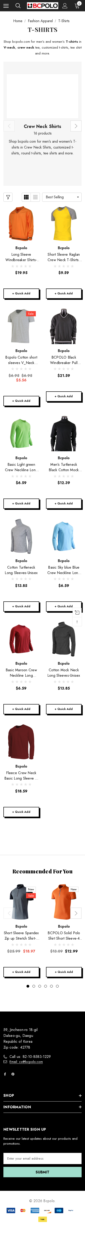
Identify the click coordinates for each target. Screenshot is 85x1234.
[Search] (18, 5)
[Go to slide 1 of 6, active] (28, 986)
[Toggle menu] (6, 5)
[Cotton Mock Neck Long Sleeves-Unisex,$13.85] (64, 639)
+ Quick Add (21, 293)
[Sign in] (65, 5)
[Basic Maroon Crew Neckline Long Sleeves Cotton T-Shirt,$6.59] (21, 639)
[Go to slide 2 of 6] (33, 986)
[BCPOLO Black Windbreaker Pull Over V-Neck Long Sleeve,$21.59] (64, 326)
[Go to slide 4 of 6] (45, 986)
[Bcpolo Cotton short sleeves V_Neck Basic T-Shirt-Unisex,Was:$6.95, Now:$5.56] (21, 326)
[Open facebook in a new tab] (5, 1074)
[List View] (35, 197)
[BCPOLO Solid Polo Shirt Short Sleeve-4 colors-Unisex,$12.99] (64, 902)
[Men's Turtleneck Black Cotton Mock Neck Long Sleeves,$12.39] (64, 434)
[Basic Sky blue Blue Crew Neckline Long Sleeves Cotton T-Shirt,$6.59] (64, 536)
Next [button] (76, 126)
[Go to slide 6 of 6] (57, 986)
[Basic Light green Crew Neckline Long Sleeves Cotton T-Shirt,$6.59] (21, 434)
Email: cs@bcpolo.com (26, 1061)
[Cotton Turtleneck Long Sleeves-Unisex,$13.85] (21, 536)
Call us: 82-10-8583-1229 (30, 1056)
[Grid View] (26, 197)
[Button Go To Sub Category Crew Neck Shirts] (42, 96)
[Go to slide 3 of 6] (39, 986)
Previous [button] (9, 126)
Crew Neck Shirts (42, 126)
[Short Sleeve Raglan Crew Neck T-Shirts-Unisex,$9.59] (64, 223)
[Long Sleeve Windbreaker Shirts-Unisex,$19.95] (21, 223)
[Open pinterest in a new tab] (13, 1074)
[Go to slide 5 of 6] (51, 986)
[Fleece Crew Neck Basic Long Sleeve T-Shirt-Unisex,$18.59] (21, 742)
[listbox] (62, 197)
